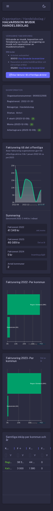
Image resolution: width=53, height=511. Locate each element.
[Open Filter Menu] (10, 455)
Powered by (37, 205)
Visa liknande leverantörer (31, 58)
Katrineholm (12, 468)
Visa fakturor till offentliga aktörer (29, 75)
